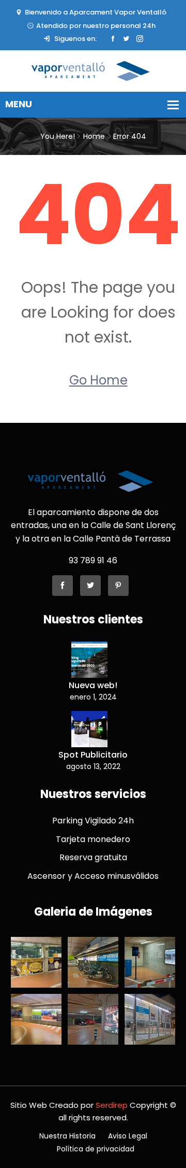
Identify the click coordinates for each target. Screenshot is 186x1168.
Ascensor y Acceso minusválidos (93, 876)
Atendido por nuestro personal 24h (96, 26)
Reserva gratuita (93, 857)
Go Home (98, 380)
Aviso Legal (127, 1136)
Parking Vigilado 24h (93, 821)
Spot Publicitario (93, 755)
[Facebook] (113, 39)
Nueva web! (93, 685)
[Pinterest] (118, 585)
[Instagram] (139, 39)
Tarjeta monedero (93, 839)
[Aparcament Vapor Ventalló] (93, 70)
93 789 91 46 (93, 560)
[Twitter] (126, 39)
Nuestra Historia (67, 1136)
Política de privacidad (95, 1149)
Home (94, 136)
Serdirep (112, 1105)
